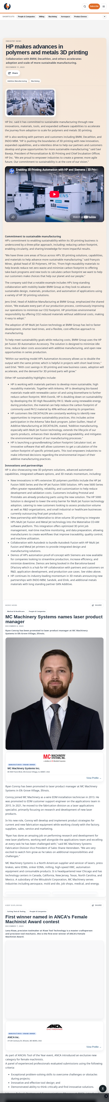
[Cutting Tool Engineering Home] (7, 6)
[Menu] (103, 6)
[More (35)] (104, 16)
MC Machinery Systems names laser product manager (54, 619)
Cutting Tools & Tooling (16, 911)
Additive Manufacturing (17, 81)
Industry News (13, 41)
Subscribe (94, 6)
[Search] (85, 6)
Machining (53, 17)
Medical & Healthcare (16, 611)
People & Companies (26, 17)
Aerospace (65, 17)
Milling (41, 17)
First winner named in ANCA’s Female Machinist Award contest (46, 919)
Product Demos (80, 17)
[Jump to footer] (102, 1088)
